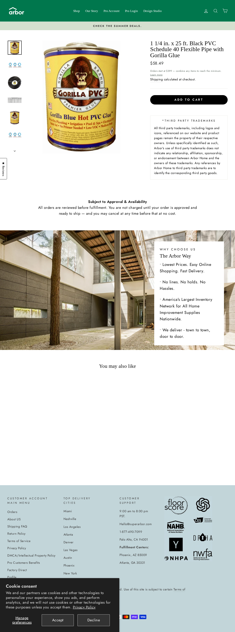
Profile (12, 577)
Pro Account (112, 11)
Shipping (156, 79)
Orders (12, 512)
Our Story (91, 11)
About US (14, 519)
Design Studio (152, 11)
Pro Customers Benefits (23, 562)
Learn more (156, 75)
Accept (58, 620)
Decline (93, 620)
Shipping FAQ (17, 526)
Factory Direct (17, 570)
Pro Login (131, 11)
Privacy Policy (84, 607)
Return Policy (16, 533)
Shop (76, 11)
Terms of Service (18, 541)
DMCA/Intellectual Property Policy (31, 555)
